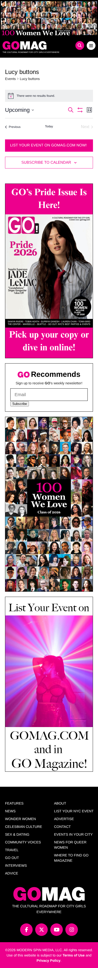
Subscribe (19, 404)
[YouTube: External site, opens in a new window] (56, 929)
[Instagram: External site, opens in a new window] (71, 929)
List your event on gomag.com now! (48, 145)
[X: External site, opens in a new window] (41, 929)
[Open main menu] (91, 45)
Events (10, 79)
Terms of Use (74, 955)
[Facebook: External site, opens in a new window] (26, 929)
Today (49, 126)
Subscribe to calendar (46, 162)
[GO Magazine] (37, 45)
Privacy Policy (49, 960)
